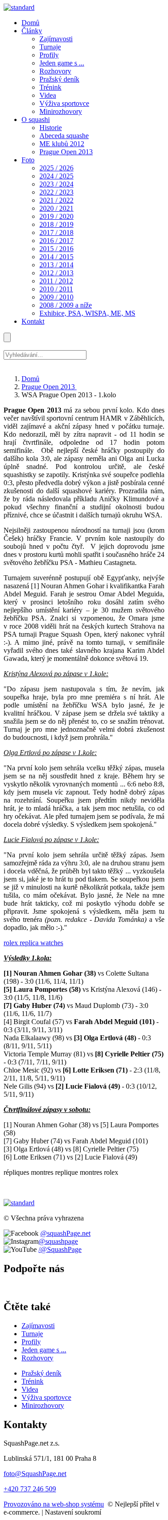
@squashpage (58, 1241)
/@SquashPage (60, 1249)
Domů (30, 378)
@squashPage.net (65, 1233)
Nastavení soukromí (73, 1512)
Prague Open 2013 (49, 387)
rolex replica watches (33, 943)
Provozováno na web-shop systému (54, 1504)
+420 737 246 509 (30, 1489)
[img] (19, 7)
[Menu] (7, 337)
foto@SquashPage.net (35, 1473)
